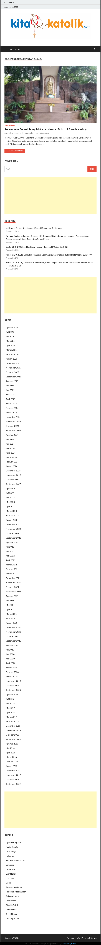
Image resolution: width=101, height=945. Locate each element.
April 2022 (10, 560)
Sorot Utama (11, 914)
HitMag (93, 938)
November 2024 (13, 421)
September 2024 (13, 430)
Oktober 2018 (12, 734)
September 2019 (13, 690)
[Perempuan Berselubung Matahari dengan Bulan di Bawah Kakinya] (50, 95)
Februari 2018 (12, 761)
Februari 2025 (12, 408)
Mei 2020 (10, 658)
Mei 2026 (10, 341)
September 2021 (13, 591)
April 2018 (10, 752)
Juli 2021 (10, 600)
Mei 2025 (10, 394)
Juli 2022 (10, 546)
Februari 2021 (12, 618)
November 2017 (13, 775)
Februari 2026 (12, 354)
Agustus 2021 (12, 596)
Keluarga (10, 856)
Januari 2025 (11, 412)
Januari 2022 (11, 573)
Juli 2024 (10, 439)
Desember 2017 (13, 770)
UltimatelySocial (68, 943)
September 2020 (13, 640)
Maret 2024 (11, 457)
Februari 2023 (12, 515)
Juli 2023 (10, 493)
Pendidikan (11, 900)
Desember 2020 (13, 627)
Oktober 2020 (12, 636)
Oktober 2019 (12, 685)
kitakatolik (29, 133)
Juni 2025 (10, 390)
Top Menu (10, 2)
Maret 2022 (11, 564)
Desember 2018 (13, 725)
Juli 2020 (10, 649)
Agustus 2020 (12, 645)
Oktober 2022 (12, 533)
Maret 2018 (11, 757)
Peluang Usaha (12, 896)
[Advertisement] (50, 195)
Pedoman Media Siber (16, 891)
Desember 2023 (13, 470)
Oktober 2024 (12, 426)
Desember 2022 (13, 524)
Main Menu (14, 49)
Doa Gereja (11, 851)
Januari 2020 (11, 676)
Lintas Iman (11, 869)
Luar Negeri (11, 873)
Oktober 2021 (12, 587)
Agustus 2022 (12, 542)
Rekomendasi (9, 126)
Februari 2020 (12, 672)
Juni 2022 (10, 551)
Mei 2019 (10, 708)
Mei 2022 (10, 555)
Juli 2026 (10, 332)
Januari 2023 (11, 520)
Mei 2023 (10, 502)
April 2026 (10, 345)
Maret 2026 (11, 349)
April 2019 (10, 712)
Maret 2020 (11, 667)
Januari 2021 (11, 623)
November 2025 (13, 367)
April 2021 (10, 609)
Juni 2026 (10, 336)
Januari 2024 (11, 466)
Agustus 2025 (12, 381)
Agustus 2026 (12, 327)
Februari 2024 (12, 461)
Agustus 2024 (12, 435)
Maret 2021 (11, 614)
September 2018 (13, 739)
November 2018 (13, 730)
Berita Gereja (12, 847)
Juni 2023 (10, 497)
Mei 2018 (10, 748)
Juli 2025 (10, 385)
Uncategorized (12, 918)
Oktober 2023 (12, 479)
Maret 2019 (11, 717)
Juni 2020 (10, 654)
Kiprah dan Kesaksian (15, 860)
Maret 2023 (11, 511)
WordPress (81, 938)
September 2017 (13, 784)
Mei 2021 (10, 605)
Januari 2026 (11, 358)
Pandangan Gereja (14, 887)
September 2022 (13, 537)
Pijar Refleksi (12, 905)
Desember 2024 (13, 417)
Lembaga (10, 865)
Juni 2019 (10, 703)
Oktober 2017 (12, 779)
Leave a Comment (42, 133)
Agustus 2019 (12, 694)
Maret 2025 (11, 403)
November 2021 (13, 582)
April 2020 (10, 663)
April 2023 (10, 506)
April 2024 (10, 452)
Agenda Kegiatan (13, 842)
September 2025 (13, 376)
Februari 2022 (12, 569)
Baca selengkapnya (14, 151)
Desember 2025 (13, 363)
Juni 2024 (10, 443)
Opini (8, 882)
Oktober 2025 (12, 372)
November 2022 (13, 529)
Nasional (10, 878)
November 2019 (13, 681)
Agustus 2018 (12, 743)
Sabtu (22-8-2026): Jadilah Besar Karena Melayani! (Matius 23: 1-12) (37, 247)
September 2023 (13, 484)
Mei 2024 (10, 448)
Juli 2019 (10, 699)
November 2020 (13, 631)
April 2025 (10, 399)
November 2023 (13, 475)
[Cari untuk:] (50, 169)
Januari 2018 (11, 766)
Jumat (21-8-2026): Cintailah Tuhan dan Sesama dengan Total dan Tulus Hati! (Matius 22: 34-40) (49, 254)
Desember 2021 (13, 578)
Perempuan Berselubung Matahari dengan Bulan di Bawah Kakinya (45, 129)
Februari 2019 (12, 721)
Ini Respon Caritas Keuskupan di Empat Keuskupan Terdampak (34, 228)
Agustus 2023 (12, 488)
